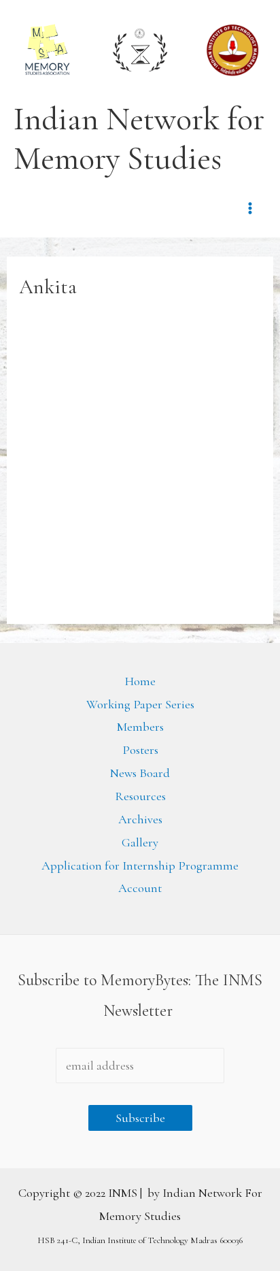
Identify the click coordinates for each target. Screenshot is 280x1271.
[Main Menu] (250, 208)
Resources (140, 796)
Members (140, 726)
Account (140, 887)
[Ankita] (104, 466)
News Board (140, 772)
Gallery (140, 842)
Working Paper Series (140, 704)
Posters (140, 749)
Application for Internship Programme (140, 865)
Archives (140, 819)
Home (140, 681)
